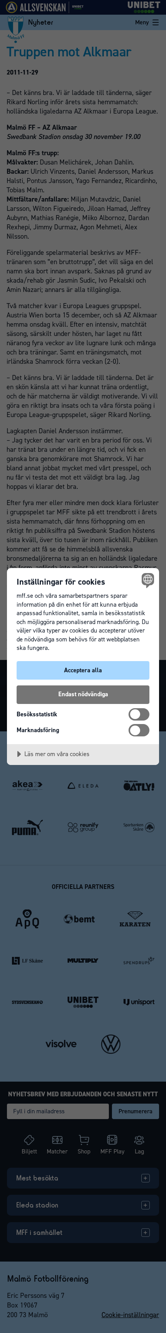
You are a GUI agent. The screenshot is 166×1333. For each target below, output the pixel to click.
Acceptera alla (83, 670)
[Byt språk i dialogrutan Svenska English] (147, 580)
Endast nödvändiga (83, 694)
